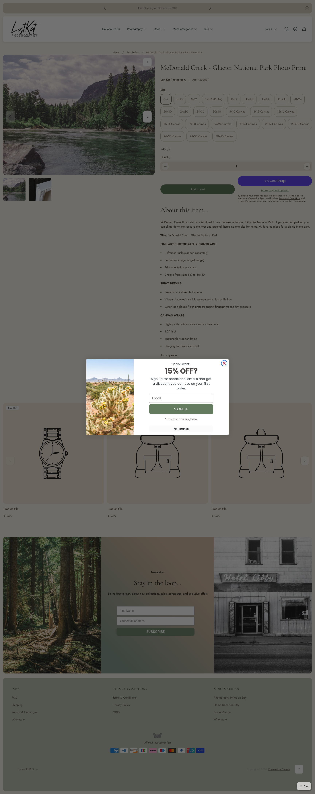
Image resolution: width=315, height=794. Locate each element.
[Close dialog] (224, 363)
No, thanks (181, 429)
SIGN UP (181, 409)
